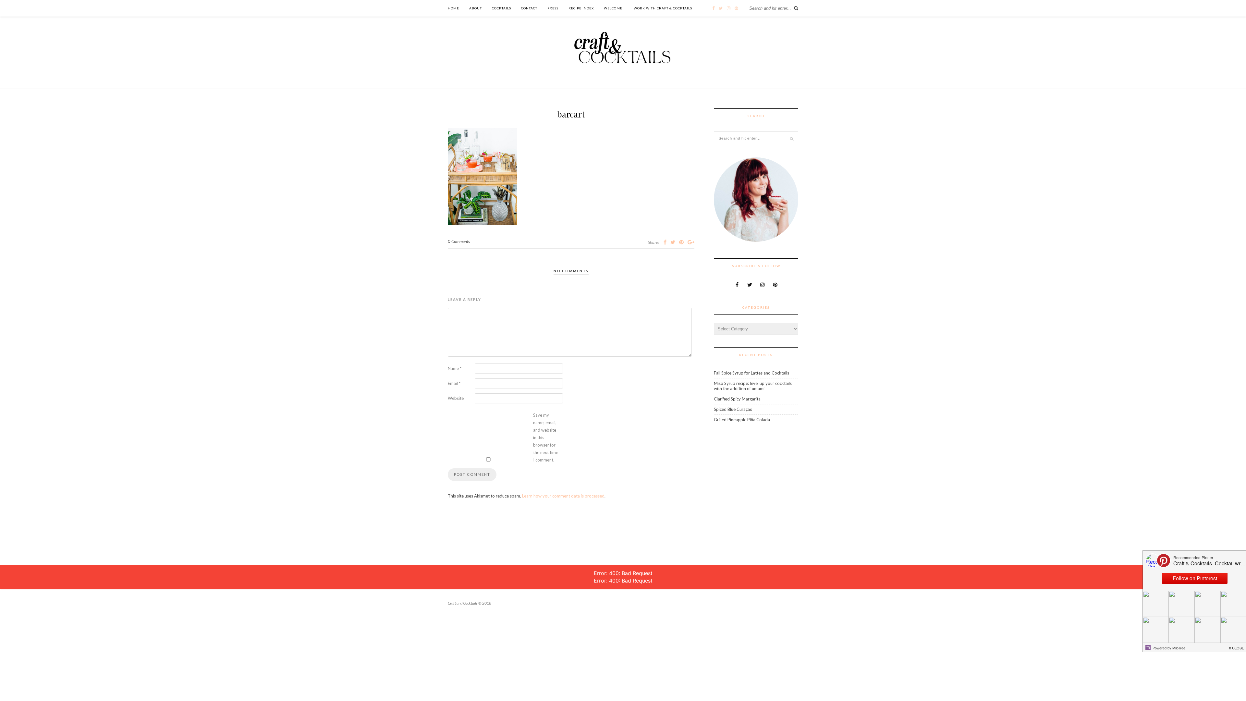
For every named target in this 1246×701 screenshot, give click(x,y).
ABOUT (475, 8)
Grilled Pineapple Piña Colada (742, 419)
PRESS (552, 8)
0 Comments (459, 241)
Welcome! (614, 8)
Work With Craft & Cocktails (663, 8)
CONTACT (529, 8)
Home (453, 8)
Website (456, 398)
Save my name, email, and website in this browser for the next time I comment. (545, 437)
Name (454, 368)
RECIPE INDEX (581, 8)
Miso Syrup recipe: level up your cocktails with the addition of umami (753, 386)
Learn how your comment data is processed (563, 495)
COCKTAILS (501, 8)
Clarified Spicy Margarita (737, 398)
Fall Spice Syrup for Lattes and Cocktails (751, 372)
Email (454, 383)
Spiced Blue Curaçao (733, 409)
